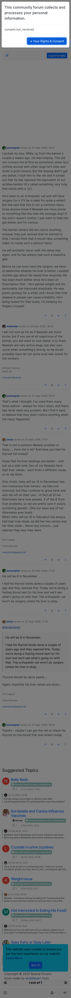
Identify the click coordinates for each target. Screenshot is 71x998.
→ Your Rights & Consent (46, 41)
